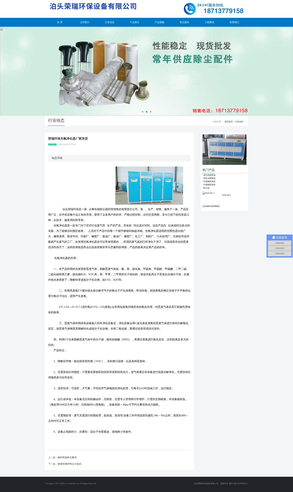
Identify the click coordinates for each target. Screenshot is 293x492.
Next (279, 71)
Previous (14, 71)
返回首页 (229, 121)
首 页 (60, 22)
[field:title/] (226, 195)
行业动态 (109, 22)
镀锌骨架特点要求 (67, 457)
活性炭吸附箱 (209, 175)
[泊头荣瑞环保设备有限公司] (146, 9)
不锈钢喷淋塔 (209, 181)
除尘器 (206, 188)
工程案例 (209, 22)
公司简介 (85, 22)
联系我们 (234, 22)
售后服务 (184, 22)
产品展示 (134, 22)
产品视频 (159, 22)
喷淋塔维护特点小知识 (69, 464)
